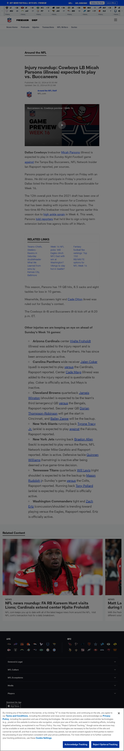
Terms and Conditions (17, 716)
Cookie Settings (44, 738)
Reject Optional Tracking (105, 744)
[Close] (118, 713)
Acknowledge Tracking (76, 744)
